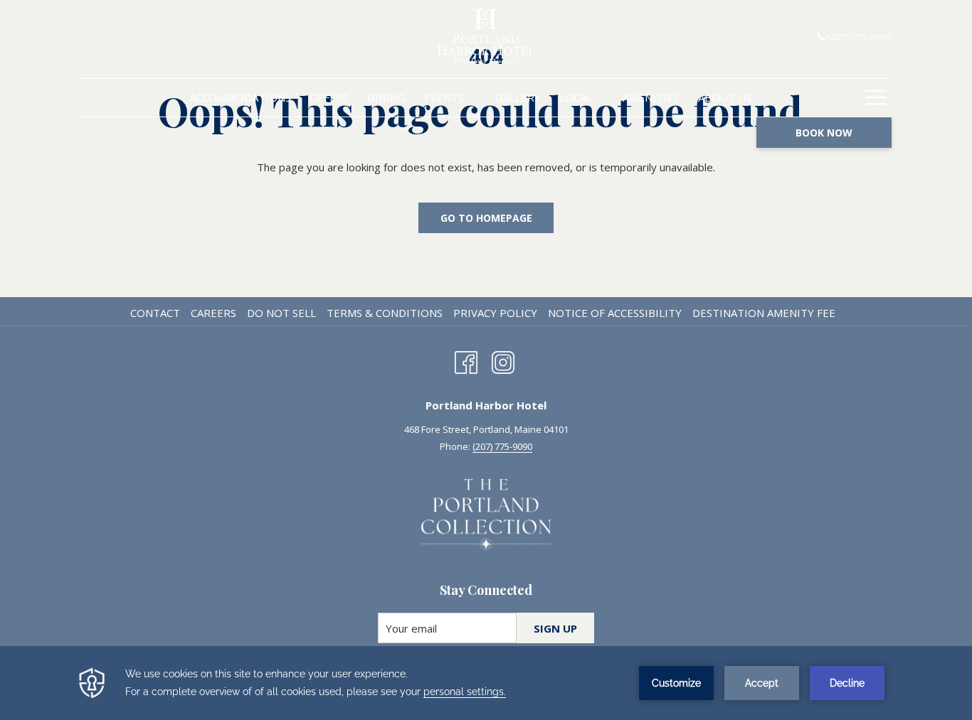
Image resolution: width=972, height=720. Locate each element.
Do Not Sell (281, 313)
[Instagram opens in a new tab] (503, 360)
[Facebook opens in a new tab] (466, 360)
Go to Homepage (486, 218)
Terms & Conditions (385, 313)
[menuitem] (239, 98)
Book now (824, 132)
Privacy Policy (495, 313)
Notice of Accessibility (615, 313)
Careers (213, 313)
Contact (155, 313)
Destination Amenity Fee (763, 313)
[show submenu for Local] (607, 98)
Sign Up (555, 628)
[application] (486, 683)
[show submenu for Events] (479, 98)
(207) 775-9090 (859, 36)
